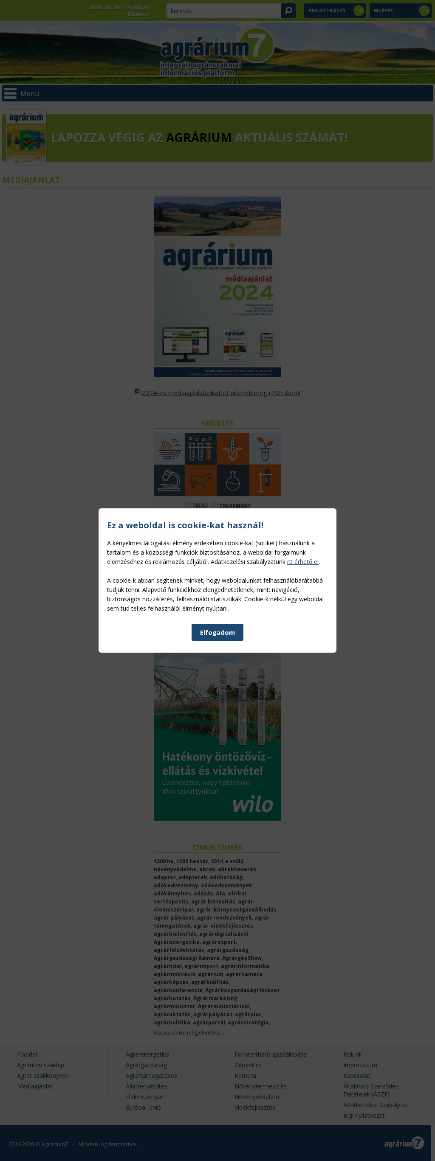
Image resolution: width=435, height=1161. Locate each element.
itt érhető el (303, 562)
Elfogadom (217, 632)
